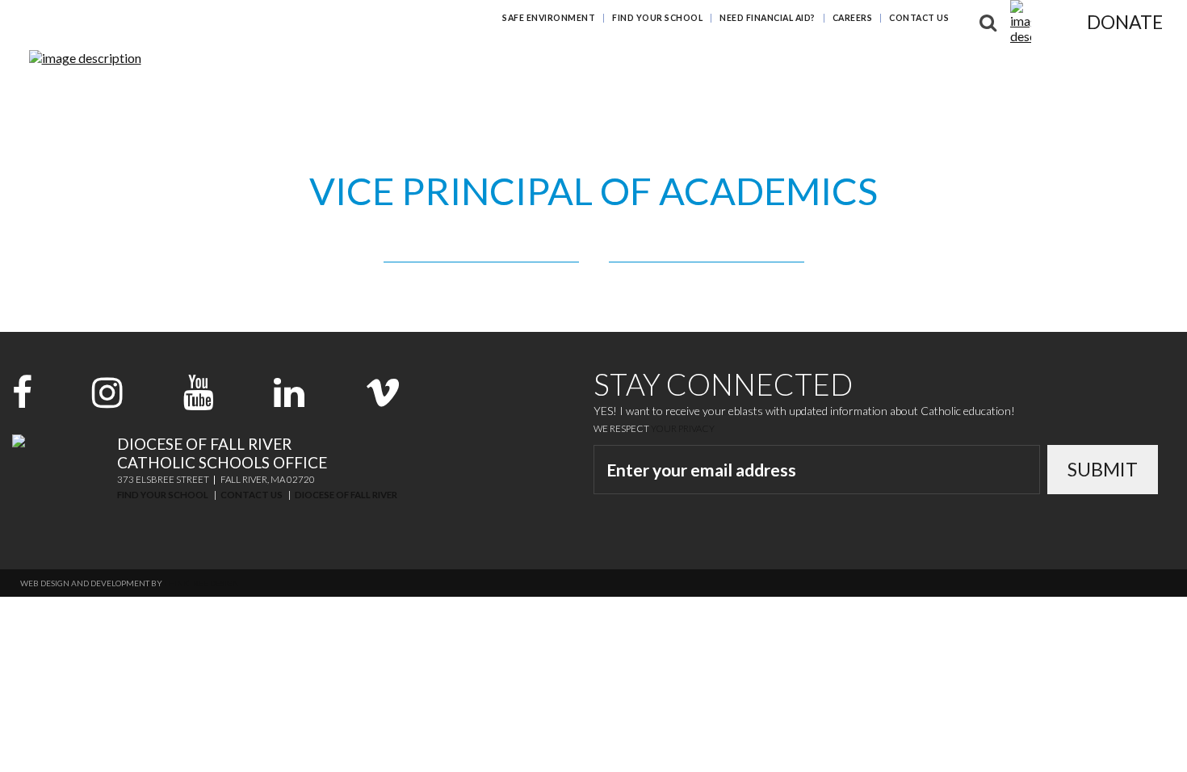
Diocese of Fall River (346, 494)
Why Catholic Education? (506, 62)
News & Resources (990, 62)
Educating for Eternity (685, 62)
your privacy (683, 428)
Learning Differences (846, 62)
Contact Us (919, 18)
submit (1102, 469)
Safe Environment (548, 18)
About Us (1094, 62)
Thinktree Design (201, 583)
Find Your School (657, 18)
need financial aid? (767, 18)
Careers (853, 18)
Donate (1125, 21)
